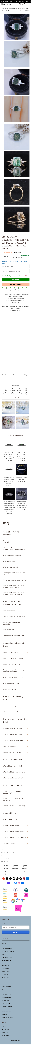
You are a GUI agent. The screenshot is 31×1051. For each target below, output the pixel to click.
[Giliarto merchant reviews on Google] (18, 903)
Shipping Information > (7, 852)
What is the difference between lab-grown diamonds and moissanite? (15, 586)
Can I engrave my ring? (15, 689)
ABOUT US (4, 943)
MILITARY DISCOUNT (6, 1000)
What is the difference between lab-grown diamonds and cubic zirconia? (15, 593)
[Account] (24, 4)
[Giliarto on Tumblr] (15, 871)
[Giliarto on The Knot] (3, 879)
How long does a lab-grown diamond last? (15, 573)
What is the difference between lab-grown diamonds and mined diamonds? (15, 548)
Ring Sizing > (4, 855)
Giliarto (12, 1040)
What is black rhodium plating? (15, 683)
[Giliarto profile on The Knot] (5, 909)
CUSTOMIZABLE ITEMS (7, 960)
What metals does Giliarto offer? (15, 677)
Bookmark (19, 394)
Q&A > (2, 849)
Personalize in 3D (16, 284)
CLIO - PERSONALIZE (6, 994)
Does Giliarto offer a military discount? (15, 837)
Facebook (12, 390)
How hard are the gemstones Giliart (15, 635)
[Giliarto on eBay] (17, 879)
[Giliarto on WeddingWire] (7, 879)
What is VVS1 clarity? (15, 561)
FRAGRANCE (4, 963)
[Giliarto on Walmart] (27, 879)
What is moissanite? (15, 630)
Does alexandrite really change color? (15, 617)
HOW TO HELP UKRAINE (7, 1017)
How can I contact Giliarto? (15, 825)
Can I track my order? (15, 746)
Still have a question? (15, 843)
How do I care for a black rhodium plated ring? (15, 799)
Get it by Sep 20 (25, 257)
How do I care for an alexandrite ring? (15, 806)
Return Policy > (5, 858)
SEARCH (3, 946)
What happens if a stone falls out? (15, 778)
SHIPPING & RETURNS (7, 948)
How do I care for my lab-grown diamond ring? (15, 792)
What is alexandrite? (15, 611)
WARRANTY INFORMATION (8, 951)
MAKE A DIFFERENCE (6, 1003)
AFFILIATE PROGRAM (6, 986)
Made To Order (17, 258)
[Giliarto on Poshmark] (24, 879)
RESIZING (4, 954)
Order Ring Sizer (13, 261)
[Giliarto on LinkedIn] (24, 871)
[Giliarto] (7, 4)
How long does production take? (15, 728)
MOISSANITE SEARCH (7, 1006)
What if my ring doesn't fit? (15, 712)
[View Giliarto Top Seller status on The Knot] (26, 896)
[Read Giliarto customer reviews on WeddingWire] (26, 891)
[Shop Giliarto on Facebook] (22, 884)
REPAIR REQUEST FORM (7, 957)
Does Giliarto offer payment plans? (15, 831)
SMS (12, 394)
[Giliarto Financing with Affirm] (12, 884)
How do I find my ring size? (15, 706)
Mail (26, 390)
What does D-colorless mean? (15, 555)
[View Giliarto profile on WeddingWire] (5, 891)
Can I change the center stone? (15, 664)
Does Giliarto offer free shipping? (15, 734)
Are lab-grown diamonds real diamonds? (15, 541)
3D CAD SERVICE (5, 974)
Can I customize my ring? (15, 652)
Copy (26, 394)
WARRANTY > (4, 861)
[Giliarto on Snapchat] (6, 871)
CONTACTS (4, 1014)
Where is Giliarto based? (15, 819)
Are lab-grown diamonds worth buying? (15, 580)
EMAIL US (4, 1026)
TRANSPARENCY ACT (6, 968)
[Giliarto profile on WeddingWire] (5, 902)
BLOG (3, 989)
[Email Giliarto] (6, 874)
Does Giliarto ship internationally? (15, 740)
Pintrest (19, 390)
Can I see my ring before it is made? (15, 658)
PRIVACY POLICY (5, 965)
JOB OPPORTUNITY (6, 977)
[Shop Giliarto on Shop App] (8, 884)
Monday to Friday (6, 1032)
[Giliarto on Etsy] (10, 879)
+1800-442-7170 (5, 1029)
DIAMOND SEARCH (6, 1009)
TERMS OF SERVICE (6, 971)
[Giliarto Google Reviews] (13, 879)
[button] (28, 4)
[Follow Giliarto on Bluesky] (15, 884)
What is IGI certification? (15, 567)
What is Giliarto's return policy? (15, 766)
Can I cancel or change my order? (15, 752)
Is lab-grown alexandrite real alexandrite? (15, 623)
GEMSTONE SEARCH (6, 1012)
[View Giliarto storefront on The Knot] (15, 896)
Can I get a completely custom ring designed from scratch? (15, 670)
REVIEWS (4, 992)
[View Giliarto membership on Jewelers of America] (15, 891)
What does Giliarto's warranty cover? (15, 772)
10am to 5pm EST (6, 1035)
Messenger (5, 394)
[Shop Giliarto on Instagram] (19, 884)
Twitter (5, 390)
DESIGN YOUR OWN (6, 997)
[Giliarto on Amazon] (20, 879)
